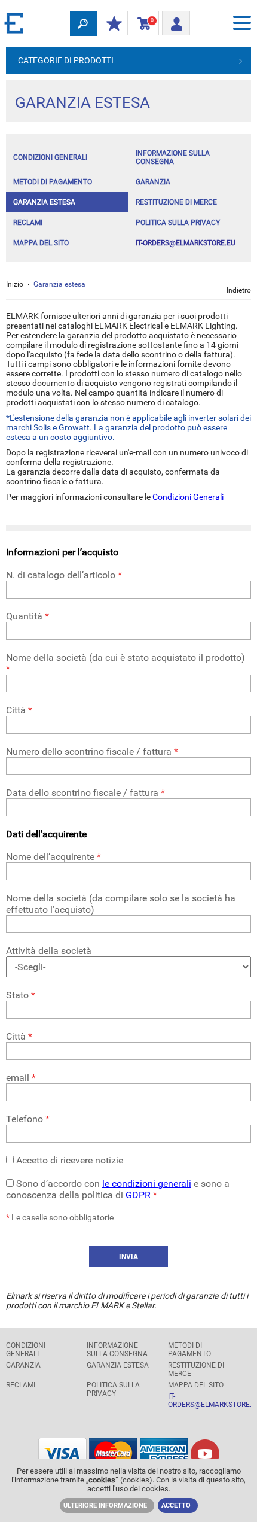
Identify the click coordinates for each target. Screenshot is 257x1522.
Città (19, 710)
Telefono (28, 1119)
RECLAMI (27, 222)
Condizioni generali (50, 157)
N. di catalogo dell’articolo (64, 575)
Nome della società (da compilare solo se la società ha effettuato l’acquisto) (120, 903)
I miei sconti (113, 24)
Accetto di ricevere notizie (68, 1160)
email (21, 1077)
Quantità (27, 616)
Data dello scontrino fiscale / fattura (85, 792)
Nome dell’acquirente (53, 856)
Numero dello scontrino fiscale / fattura (92, 751)
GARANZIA (153, 182)
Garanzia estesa (44, 202)
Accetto (176, 1505)
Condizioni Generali (188, 497)
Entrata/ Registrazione (176, 19)
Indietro (239, 290)
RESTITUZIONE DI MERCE (176, 202)
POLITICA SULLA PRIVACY (178, 222)
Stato (20, 995)
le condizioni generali (146, 1183)
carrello (142, 23)
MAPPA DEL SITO (41, 243)
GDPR (138, 1195)
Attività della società (48, 950)
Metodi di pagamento (52, 182)
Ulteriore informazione (105, 1505)
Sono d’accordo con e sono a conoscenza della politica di (118, 1189)
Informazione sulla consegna (173, 157)
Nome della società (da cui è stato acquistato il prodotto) (125, 663)
